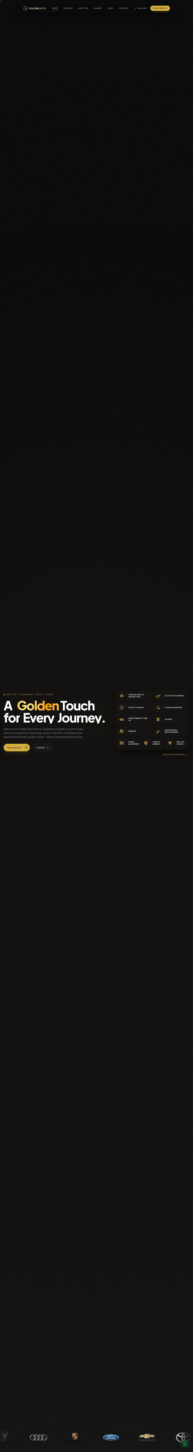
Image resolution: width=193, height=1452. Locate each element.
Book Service (160, 8)
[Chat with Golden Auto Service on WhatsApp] (185, 1444)
